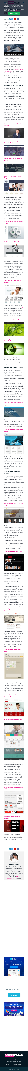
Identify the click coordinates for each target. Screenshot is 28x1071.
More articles (10, 878)
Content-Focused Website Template (13, 241)
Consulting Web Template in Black (13, 551)
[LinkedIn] (9, 19)
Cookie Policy (18, 10)
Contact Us (8, 1064)
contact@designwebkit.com (14, 1061)
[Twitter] (12, 19)
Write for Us (19, 1064)
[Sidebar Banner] (14, 967)
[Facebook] (18, 19)
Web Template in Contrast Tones (12, 320)
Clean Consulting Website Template (13, 402)
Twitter (18, 876)
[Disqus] (14, 901)
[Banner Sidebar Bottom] (14, 1009)
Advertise (14, 1064)
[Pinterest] (15, 19)
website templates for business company (13, 307)
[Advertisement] (14, 1032)
